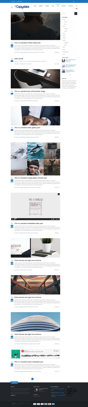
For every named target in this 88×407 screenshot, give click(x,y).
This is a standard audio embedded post (28, 362)
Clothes (24, 187)
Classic (64, 33)
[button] (34, 124)
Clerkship (24, 52)
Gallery (37, 52)
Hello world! (18, 59)
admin (18, 52)
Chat (31, 52)
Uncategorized (23, 63)
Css (34, 187)
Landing (64, 37)
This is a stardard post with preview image (29, 91)
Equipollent (66, 42)
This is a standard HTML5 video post (27, 43)
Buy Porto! (71, 5)
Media (28, 52)
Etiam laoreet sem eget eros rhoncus (27, 260)
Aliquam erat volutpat (59, 392)
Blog (58, 5)
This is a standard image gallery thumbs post (30, 178)
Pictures (31, 137)
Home (35, 5)
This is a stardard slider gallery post (27, 128)
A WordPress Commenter (55, 388)
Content (34, 52)
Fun (34, 371)
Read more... (57, 52)
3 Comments (36, 100)
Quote (64, 49)
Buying (21, 52)
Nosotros (13, 1)
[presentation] (12, 116)
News (27, 343)
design (64, 35)
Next (38, 379)
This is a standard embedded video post (28, 223)
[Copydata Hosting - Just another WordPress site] (20, 7)
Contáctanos (19, 1)
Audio (31, 232)
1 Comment (42, 52)
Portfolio (64, 5)
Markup (21, 137)
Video (64, 54)
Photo (64, 47)
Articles (21, 100)
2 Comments (29, 269)
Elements (41, 5)
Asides (24, 100)
